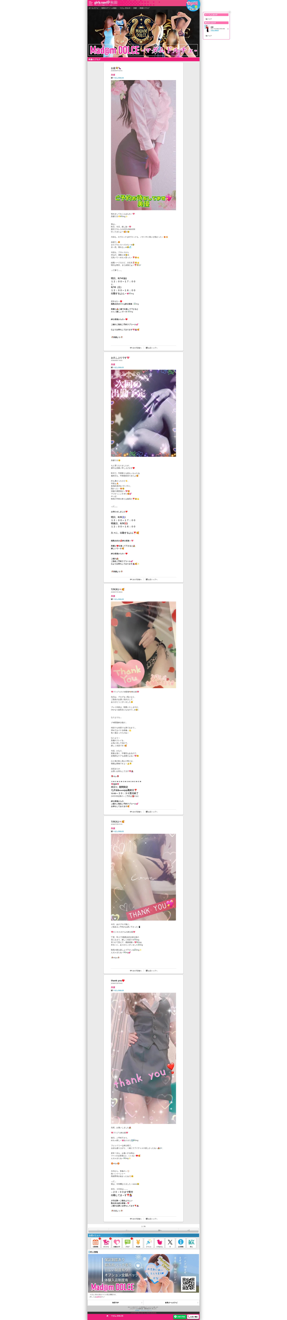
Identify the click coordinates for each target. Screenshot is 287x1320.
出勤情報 (95, 1247)
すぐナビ (106, 1247)
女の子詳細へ (137, 348)
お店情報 (180, 1247)
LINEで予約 (181, 1317)
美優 (113, 75)
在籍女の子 (116, 1247)
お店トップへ (152, 348)
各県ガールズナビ (171, 1303)
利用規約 (137, 1310)
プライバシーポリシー (146, 1310)
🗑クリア (209, 19)
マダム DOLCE (118, 78)
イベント (148, 1247)
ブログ (127, 1247)
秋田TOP (115, 1303)
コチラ (98, 1297)
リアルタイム (159, 1247)
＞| (188, 1230)
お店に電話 (194, 1317)
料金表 (138, 1247)
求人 (191, 1247)
